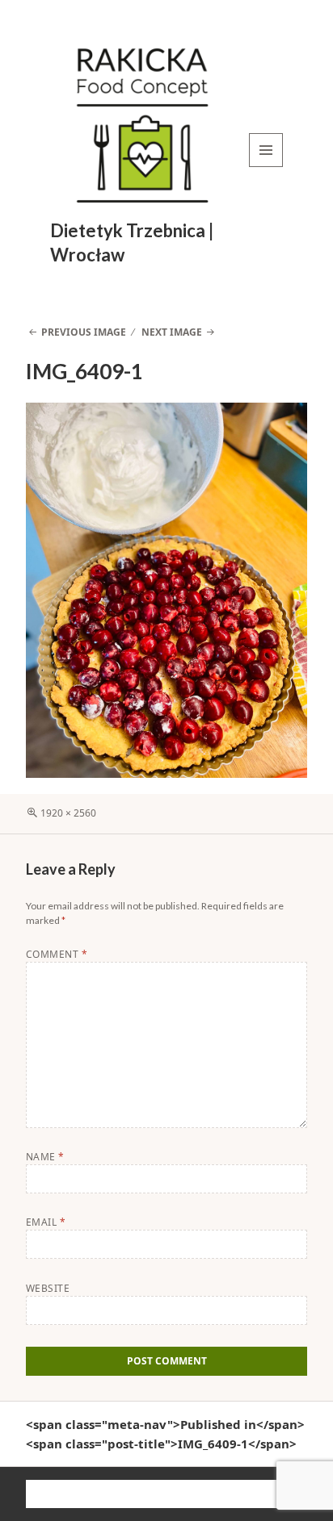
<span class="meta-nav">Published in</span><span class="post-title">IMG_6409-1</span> (165, 1434)
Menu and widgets (266, 166)
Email (45, 1222)
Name (45, 1157)
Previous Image (83, 332)
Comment (56, 954)
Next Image (171, 332)
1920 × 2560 (68, 813)
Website (48, 1288)
